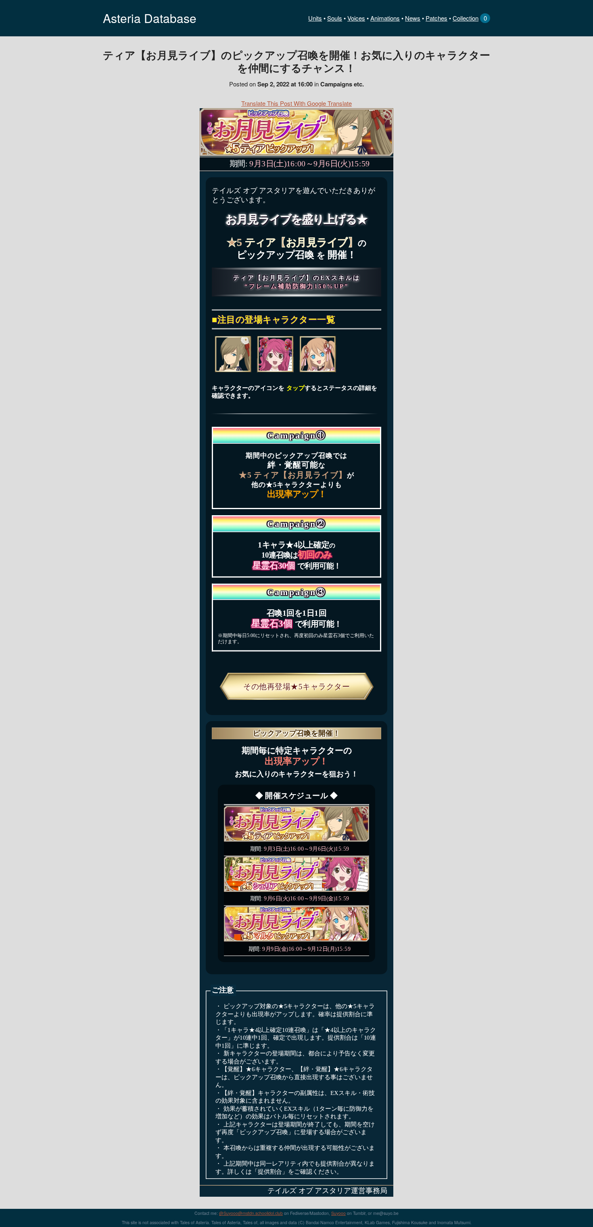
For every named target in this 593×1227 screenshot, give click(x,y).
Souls (334, 18)
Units (315, 18)
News (412, 18)
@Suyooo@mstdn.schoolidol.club (251, 1213)
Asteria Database (149, 18)
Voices (356, 18)
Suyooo (338, 1213)
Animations (385, 18)
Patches (436, 18)
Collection (465, 18)
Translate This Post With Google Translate (296, 103)
